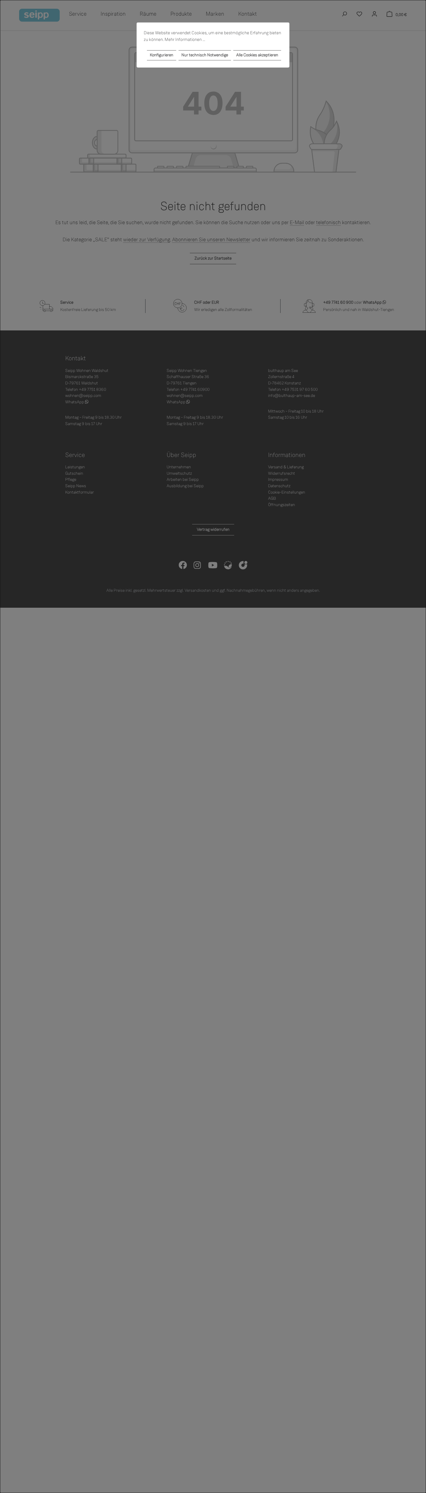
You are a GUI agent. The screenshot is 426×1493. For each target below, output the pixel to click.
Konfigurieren (161, 55)
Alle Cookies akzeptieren (257, 55)
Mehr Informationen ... (185, 39)
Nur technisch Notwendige (204, 55)
